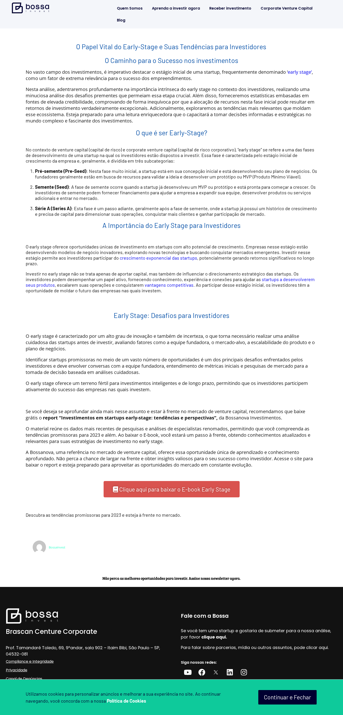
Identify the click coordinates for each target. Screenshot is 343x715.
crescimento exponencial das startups (158, 258)
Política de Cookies (126, 701)
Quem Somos (130, 8)
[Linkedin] (230, 672)
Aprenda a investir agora (176, 8)
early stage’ (300, 72)
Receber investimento (230, 8)
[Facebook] (202, 672)
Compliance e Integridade (30, 661)
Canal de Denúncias (24, 678)
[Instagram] (244, 672)
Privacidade (16, 670)
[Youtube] (188, 672)
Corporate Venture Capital (286, 8)
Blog (121, 20)
